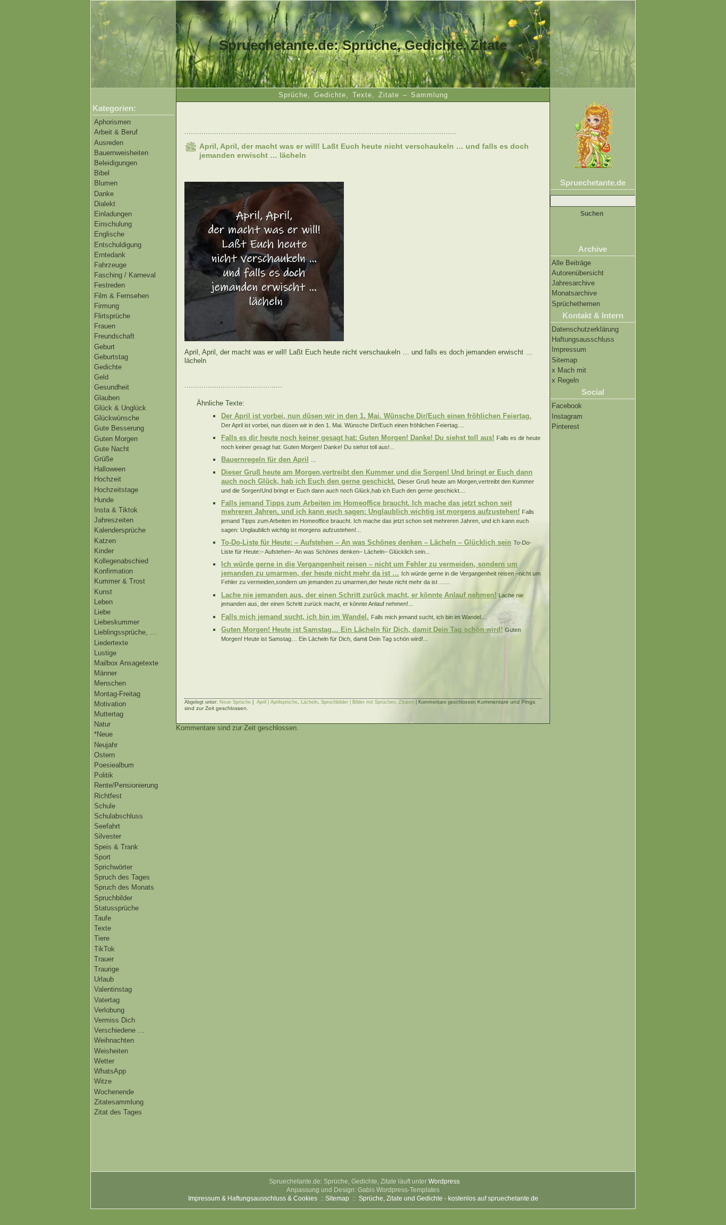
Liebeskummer (116, 622)
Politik (103, 775)
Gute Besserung (119, 428)
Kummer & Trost (119, 581)
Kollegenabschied (121, 561)
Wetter (104, 1061)
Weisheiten (111, 1051)
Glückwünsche (116, 418)
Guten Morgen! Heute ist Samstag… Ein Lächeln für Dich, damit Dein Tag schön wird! (362, 629)
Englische (109, 234)
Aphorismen (112, 122)
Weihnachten (114, 1040)
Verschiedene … (119, 1030)
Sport (102, 857)
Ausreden (108, 143)
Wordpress (444, 1181)
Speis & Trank (116, 847)
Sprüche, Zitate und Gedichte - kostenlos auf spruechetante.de (448, 1198)
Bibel (101, 173)
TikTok (104, 949)
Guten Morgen (116, 439)
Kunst (103, 592)
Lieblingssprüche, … (125, 632)
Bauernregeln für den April (265, 459)
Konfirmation (113, 571)
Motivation (110, 704)
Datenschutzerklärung (585, 329)
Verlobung (109, 1010)
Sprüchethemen (576, 304)
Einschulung (113, 224)
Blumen (105, 183)
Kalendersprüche (120, 530)
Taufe (102, 918)
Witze (103, 1081)
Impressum (569, 349)
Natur (102, 724)
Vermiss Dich (114, 1020)
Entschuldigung (117, 245)
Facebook (567, 406)
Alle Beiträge (571, 263)
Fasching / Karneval (125, 275)
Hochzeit (107, 479)
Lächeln (309, 702)
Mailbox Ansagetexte (126, 663)
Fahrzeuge (110, 265)
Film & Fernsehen (121, 296)
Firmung (106, 306)
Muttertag (108, 714)
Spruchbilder (113, 898)
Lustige (105, 653)
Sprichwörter (113, 867)
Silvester (107, 836)
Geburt (104, 347)
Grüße (103, 459)
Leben (103, 602)
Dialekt (104, 204)
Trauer (104, 959)
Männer (105, 673)
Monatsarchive (574, 293)
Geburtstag (111, 357)
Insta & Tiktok (116, 510)
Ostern (104, 755)
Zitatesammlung (118, 1102)
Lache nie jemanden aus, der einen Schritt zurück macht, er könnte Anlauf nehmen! (358, 595)
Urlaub (104, 979)
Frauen (104, 326)
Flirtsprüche (112, 316)
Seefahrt (107, 826)
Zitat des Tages (118, 1112)
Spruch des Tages (122, 877)
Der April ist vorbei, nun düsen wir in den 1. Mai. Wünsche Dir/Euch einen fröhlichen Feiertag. (376, 416)
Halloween (109, 469)
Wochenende (114, 1092)
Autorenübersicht (578, 273)
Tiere (101, 938)
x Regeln (565, 380)
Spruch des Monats (124, 887)
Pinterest (565, 426)
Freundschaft (114, 336)
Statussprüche (116, 908)
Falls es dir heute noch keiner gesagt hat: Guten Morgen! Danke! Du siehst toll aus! (357, 438)
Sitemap (564, 360)
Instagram (567, 416)
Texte (102, 928)
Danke (104, 194)
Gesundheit (111, 387)
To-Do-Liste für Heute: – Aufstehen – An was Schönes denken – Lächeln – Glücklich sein (366, 542)
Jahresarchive (573, 283)
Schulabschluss (118, 816)
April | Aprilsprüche (277, 702)
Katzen (105, 541)
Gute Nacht (111, 449)
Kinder (104, 551)
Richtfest (108, 796)
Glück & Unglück (120, 408)
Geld (101, 377)
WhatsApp (110, 1071)
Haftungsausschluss (583, 339)
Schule (104, 806)
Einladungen (113, 214)
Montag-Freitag (117, 694)
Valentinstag (113, 989)
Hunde (104, 500)
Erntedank (109, 255)
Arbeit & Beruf (116, 132)
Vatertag (107, 1000)
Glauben (107, 398)
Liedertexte (111, 643)
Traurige (106, 969)
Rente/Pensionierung (126, 785)
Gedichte (108, 367)
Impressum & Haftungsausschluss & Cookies (252, 1198)
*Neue (103, 734)
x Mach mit (569, 370)
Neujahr (105, 745)
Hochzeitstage (116, 490)
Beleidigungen (115, 163)
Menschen (110, 683)
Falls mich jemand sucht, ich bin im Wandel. (295, 617)
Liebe (102, 612)
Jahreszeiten (113, 520)
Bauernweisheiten (121, 153)
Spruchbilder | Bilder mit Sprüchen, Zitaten (367, 702)
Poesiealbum (114, 765)
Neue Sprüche (235, 702)
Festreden (109, 285)
